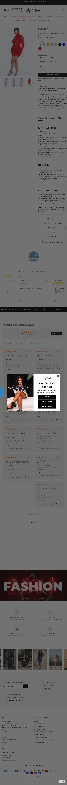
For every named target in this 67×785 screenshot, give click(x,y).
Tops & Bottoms (47, 406)
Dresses (47, 396)
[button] (2, 392)
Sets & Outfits (47, 401)
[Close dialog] (58, 376)
